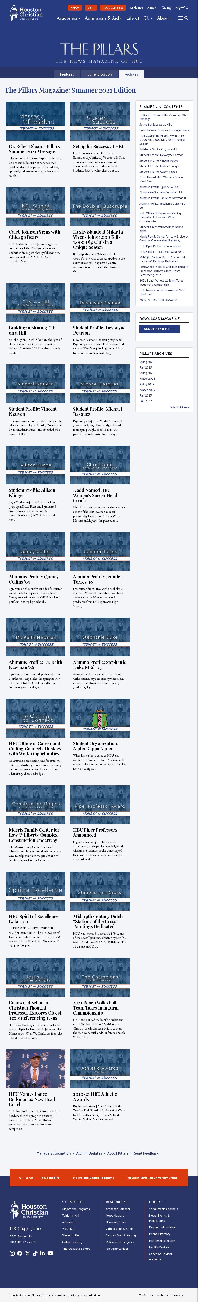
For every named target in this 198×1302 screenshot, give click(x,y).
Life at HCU (138, 18)
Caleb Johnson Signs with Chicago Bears (164, 130)
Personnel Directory (162, 1241)
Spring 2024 (146, 384)
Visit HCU (68, 1228)
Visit (90, 8)
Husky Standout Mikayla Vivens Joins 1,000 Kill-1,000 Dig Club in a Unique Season (162, 140)
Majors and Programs (76, 1209)
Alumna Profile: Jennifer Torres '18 (160, 192)
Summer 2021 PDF (157, 329)
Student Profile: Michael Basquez (160, 166)
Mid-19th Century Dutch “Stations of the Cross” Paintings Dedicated (162, 259)
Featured (67, 74)
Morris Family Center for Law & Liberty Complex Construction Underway (163, 238)
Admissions (69, 1222)
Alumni (152, 8)
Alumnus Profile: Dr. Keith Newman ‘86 (163, 198)
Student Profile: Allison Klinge (158, 171)
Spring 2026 (146, 362)
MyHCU (182, 8)
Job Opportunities (117, 1248)
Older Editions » (179, 407)
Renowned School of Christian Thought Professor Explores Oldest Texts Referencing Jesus (163, 271)
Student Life (51, 1178)
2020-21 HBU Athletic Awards (158, 300)
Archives (131, 74)
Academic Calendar (118, 1209)
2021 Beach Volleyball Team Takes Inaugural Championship (161, 282)
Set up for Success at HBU (155, 124)
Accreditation (92, 1295)
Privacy (75, 1295)
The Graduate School (76, 1248)
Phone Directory (159, 1234)
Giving (166, 8)
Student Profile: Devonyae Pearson (161, 155)
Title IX (49, 1295)
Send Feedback (146, 1153)
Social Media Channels (163, 1209)
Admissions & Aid (102, 18)
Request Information (162, 1227)
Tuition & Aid (70, 1215)
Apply (75, 8)
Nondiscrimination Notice (25, 1295)
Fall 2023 (145, 395)
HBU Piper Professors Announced (160, 246)
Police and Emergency (120, 1242)
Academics (67, 18)
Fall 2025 (145, 367)
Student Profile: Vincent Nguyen (159, 160)
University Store (116, 1222)
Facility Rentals (159, 1247)
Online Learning (72, 1242)
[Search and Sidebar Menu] (182, 18)
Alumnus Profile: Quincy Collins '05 (160, 187)
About (163, 18)
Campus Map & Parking (121, 1235)
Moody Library (115, 1215)
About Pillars (118, 1153)
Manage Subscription (54, 1153)
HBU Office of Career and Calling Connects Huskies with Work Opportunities (160, 217)
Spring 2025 (146, 373)
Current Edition (99, 74)
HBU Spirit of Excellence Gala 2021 (161, 252)
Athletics (136, 8)
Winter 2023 (147, 390)
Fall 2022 (145, 401)
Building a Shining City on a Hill (158, 149)
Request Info (113, 8)
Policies (62, 1295)
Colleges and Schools (119, 1228)
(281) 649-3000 (25, 1228)
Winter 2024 (147, 378)
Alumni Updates (89, 1153)
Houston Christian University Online (153, 1178)
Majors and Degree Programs (93, 1178)
